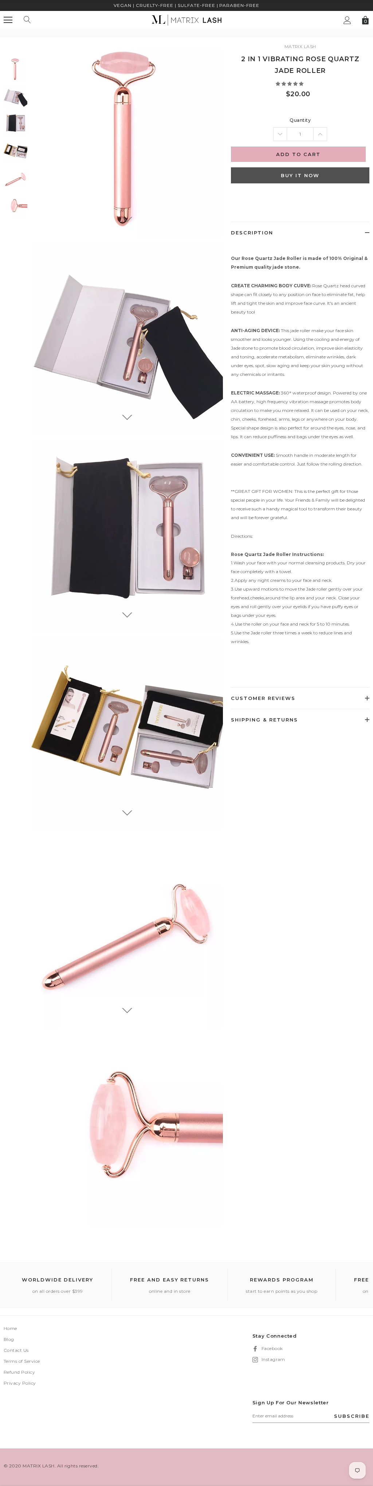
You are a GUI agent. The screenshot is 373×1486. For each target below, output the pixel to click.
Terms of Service (22, 1361)
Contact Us (16, 1350)
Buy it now (300, 175)
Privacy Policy (20, 1383)
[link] (15, 69)
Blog (9, 1339)
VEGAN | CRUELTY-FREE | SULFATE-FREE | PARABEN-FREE (186, 5)
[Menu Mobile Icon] (8, 20)
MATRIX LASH (300, 46)
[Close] (158, 1444)
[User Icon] (347, 20)
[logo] (186, 19)
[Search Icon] (27, 20)
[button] (290, 83)
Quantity (300, 120)
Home (10, 1328)
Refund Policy (19, 1372)
